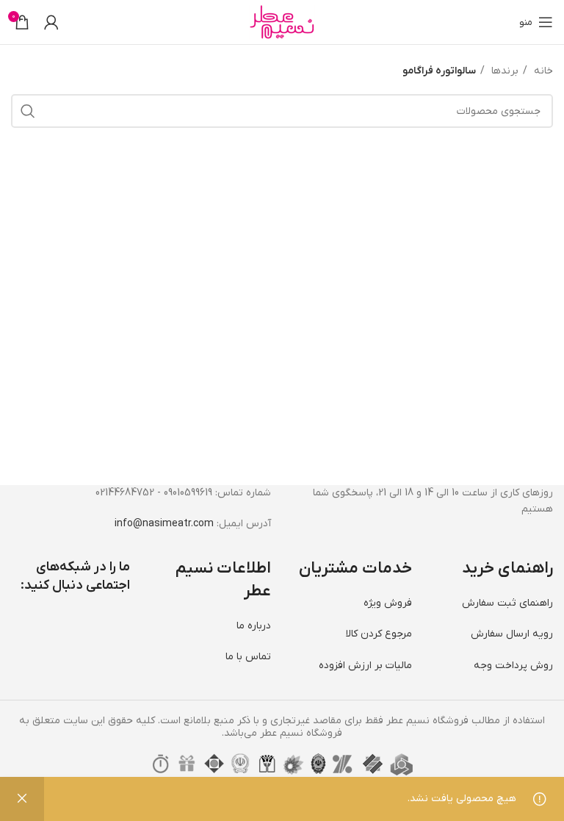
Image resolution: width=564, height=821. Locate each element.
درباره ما (253, 626)
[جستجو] (28, 111)
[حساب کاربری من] (51, 22)
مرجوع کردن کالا (379, 634)
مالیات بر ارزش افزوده (365, 666)
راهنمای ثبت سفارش (507, 603)
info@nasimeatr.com (164, 524)
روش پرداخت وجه (513, 666)
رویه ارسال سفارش (512, 634)
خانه (542, 71)
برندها (503, 71)
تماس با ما (248, 657)
